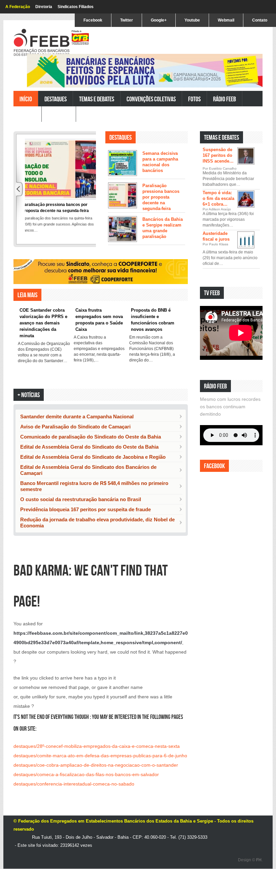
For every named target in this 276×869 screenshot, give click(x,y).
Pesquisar (59, 114)
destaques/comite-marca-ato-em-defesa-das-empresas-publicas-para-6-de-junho (100, 755)
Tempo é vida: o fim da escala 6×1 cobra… (218, 198)
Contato (259, 20)
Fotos (194, 98)
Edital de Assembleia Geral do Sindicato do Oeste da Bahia (89, 447)
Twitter (126, 20)
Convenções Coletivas (151, 98)
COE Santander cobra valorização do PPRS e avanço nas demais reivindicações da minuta (43, 323)
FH (259, 860)
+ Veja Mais (173, 254)
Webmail (226, 20)
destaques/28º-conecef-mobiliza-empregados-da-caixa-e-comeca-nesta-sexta (96, 746)
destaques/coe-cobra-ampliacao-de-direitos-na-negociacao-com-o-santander (95, 765)
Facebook (92, 20)
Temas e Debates (96, 98)
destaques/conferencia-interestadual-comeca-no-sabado (73, 784)
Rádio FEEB (224, 98)
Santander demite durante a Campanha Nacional (77, 416)
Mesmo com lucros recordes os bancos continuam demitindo (230, 406)
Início (26, 98)
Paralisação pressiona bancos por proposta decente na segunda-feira (160, 197)
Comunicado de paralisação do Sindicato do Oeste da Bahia (90, 437)
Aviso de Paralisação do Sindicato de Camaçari (75, 426)
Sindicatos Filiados (76, 6)
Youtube (192, 20)
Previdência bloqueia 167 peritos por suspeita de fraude (85, 509)
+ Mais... (247, 365)
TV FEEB (27, 114)
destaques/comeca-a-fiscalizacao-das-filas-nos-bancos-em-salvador (86, 774)
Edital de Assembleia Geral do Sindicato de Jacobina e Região (93, 457)
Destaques (55, 98)
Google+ (159, 20)
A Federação (17, 6)
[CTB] (80, 37)
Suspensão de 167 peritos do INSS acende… (218, 155)
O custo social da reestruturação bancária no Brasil (80, 499)
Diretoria (43, 6)
